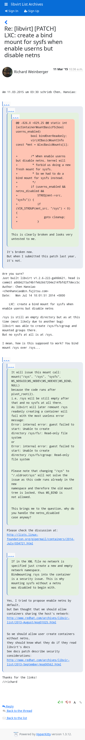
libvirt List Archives (27, 4)
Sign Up (33, 11)
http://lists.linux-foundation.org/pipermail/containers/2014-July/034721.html (40, 539)
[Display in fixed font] (74, 702)
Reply (9, 706)
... (7, 104)
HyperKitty (43, 734)
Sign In (13, 11)
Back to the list (16, 718)
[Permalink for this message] (80, 702)
